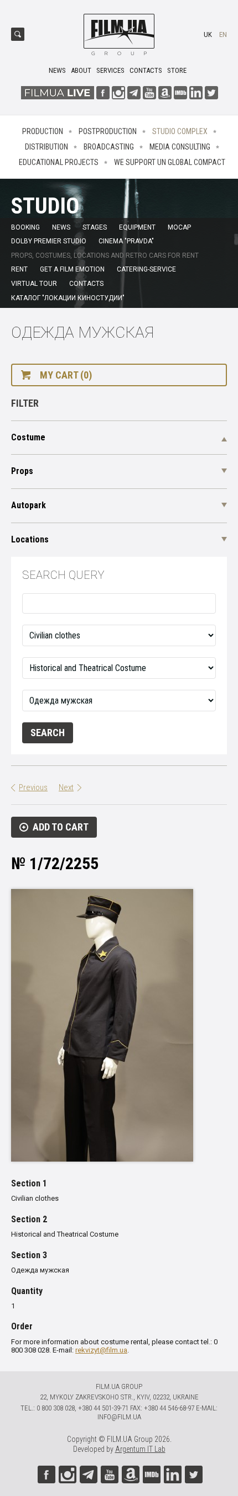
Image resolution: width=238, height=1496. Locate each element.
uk (208, 34)
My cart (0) (66, 375)
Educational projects (59, 162)
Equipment (137, 227)
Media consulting (179, 146)
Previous (33, 787)
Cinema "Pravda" (126, 241)
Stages (94, 227)
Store (177, 70)
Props (22, 471)
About (81, 70)
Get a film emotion (72, 269)
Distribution (46, 146)
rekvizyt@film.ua (101, 1350)
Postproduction (108, 131)
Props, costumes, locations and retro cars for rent (105, 255)
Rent (19, 269)
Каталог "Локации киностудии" (68, 298)
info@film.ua (119, 1417)
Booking (25, 227)
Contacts (146, 70)
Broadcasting (109, 146)
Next (66, 787)
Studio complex (180, 131)
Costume (28, 437)
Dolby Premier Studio (48, 241)
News (57, 70)
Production (42, 131)
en (223, 34)
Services (110, 70)
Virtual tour (34, 284)
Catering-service (146, 269)
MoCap (179, 227)
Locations (30, 539)
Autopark (28, 505)
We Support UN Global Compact (169, 162)
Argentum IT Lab (140, 1449)
